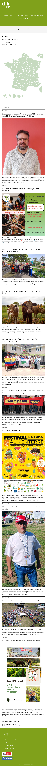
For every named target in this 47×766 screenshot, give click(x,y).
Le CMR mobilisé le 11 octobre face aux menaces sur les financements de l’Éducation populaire (22, 392)
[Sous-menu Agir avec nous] (28, 15)
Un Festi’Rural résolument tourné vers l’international (21, 641)
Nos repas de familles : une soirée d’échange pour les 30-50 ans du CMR (22, 190)
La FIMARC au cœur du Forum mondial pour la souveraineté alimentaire (19, 340)
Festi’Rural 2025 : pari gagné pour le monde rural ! (20, 601)
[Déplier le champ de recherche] (23, 22)
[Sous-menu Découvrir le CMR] (12, 15)
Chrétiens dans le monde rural (12, 739)
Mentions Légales (28, 764)
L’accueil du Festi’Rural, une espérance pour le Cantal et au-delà (22, 508)
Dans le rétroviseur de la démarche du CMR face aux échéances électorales (21, 250)
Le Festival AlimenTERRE (11, 431)
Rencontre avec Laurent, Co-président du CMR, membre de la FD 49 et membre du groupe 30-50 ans (22, 115)
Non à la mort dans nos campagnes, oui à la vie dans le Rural (21, 292)
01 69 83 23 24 (10, 748)
